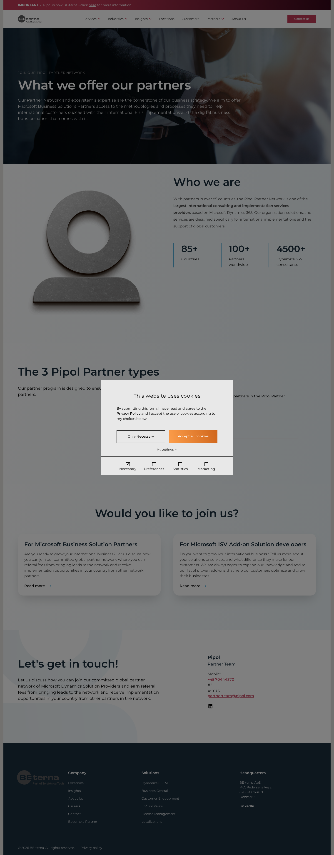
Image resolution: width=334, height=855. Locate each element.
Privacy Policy (128, 413)
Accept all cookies (193, 436)
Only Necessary (141, 436)
